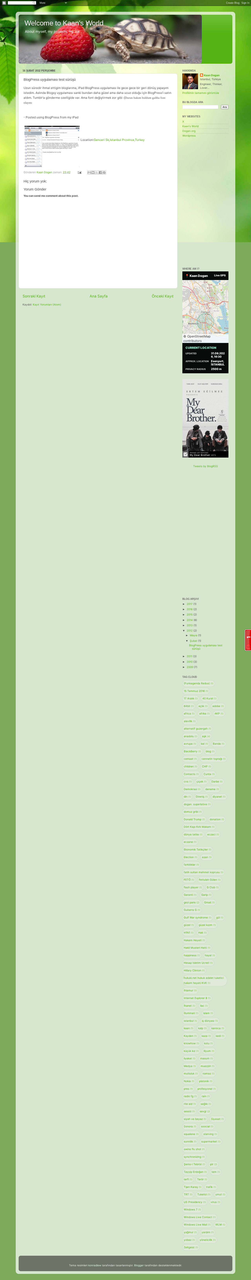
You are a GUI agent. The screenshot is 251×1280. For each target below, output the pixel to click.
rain (206, 1096)
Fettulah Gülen (210, 879)
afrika (204, 713)
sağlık (206, 1103)
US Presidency (195, 1202)
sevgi (205, 1111)
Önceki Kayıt (163, 296)
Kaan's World (190, 126)
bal (204, 743)
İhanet (189, 1005)
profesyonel (206, 1088)
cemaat (190, 758)
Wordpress (189, 135)
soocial (207, 1126)
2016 (190, 609)
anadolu (190, 736)
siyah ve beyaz (195, 1118)
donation (217, 819)
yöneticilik (208, 1239)
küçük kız (191, 1050)
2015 (190, 614)
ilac (204, 1005)
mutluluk (191, 1073)
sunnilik (190, 1141)
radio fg (190, 1096)
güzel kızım (207, 924)
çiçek (201, 781)
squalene (191, 1134)
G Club (213, 887)
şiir (213, 1164)
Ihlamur (190, 990)
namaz (209, 1073)
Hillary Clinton (194, 970)
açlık (203, 706)
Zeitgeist (191, 1247)
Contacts (191, 774)
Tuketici (204, 1194)
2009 (190, 667)
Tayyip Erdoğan (195, 1171)
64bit (189, 706)
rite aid (190, 1103)
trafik (211, 1186)
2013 (190, 625)
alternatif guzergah (197, 728)
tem (216, 1171)
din (187, 796)
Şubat (194, 640)
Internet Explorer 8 (197, 998)
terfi (188, 1179)
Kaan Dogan (211, 75)
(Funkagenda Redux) (198, 683)
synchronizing (194, 1156)
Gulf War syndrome (197, 917)
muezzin (208, 1066)
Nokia (189, 1081)
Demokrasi (192, 789)
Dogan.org (189, 130)
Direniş (202, 796)
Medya (190, 1066)
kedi (220, 1035)
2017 (190, 604)
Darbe (217, 781)
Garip (206, 894)
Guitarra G (192, 909)
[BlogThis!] (93, 172)
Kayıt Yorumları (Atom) (47, 304)
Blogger (139, 1265)
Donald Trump (194, 819)
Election (190, 857)
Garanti (190, 894)
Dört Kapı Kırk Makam (199, 826)
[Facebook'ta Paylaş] (100, 172)
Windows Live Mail (197, 1224)
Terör (202, 1179)
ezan (207, 857)
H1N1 (189, 932)
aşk (206, 736)
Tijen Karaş (192, 1186)
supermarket (211, 1141)
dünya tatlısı (193, 834)
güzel (189, 924)
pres (188, 1088)
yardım (208, 1232)
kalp (202, 1028)
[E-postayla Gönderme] (79, 172)
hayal (210, 955)
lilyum (209, 1050)
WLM (220, 1224)
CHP (206, 766)
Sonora (190, 1126)
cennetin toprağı (214, 758)
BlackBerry (192, 751)
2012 (190, 630)
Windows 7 (192, 1209)
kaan (188, 1028)
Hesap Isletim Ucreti (198, 962)
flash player (193, 887)
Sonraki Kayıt (34, 296)
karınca (217, 1028)
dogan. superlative (197, 804)
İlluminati (191, 1013)
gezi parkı (191, 902)
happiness (192, 955)
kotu (208, 1043)
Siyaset (217, 1118)
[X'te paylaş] (97, 172)
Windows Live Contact (200, 1217)
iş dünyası (210, 1020)
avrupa (190, 743)
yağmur (190, 1232)
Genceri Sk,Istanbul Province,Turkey (119, 140)
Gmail (209, 902)
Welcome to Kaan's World (64, 23)
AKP (219, 713)
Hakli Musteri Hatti (197, 947)
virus (215, 1202)
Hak (202, 932)
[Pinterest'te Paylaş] (104, 172)
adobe (218, 706)
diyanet (219, 796)
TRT (188, 1194)
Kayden (190, 1035)
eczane (190, 841)
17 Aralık (191, 698)
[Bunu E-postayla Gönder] (89, 172)
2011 (190, 656)
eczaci (213, 834)
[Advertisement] (205, 202)
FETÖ (189, 879)
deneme (212, 789)
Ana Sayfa (99, 296)
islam (208, 1013)
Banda (218, 743)
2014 (190, 620)
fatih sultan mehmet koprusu (203, 872)
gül (219, 917)
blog (210, 751)
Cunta (209, 774)
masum (206, 1058)
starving (210, 1134)
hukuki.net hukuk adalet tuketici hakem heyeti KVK (204, 980)
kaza (206, 1035)
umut (220, 1194)
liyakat (190, 1058)
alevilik (190, 721)
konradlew (94, 1265)
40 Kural (209, 698)
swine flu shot (194, 1149)
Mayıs (194, 635)
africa (189, 713)
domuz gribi (193, 811)
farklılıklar (191, 864)
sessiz (189, 1111)
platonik (205, 1081)
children (190, 766)
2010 (190, 661)
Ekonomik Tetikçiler (197, 849)
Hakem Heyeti (194, 940)
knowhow (191, 1043)
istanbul (190, 1020)
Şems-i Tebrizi (194, 1164)
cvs (188, 781)
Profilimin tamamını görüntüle (200, 92)
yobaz (189, 1239)
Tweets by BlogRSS (205, 466)
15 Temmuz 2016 (196, 691)
